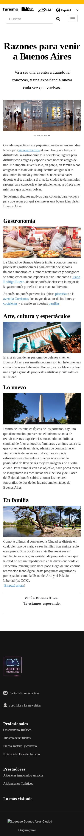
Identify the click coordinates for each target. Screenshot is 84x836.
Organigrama (27, 830)
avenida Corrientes (16, 298)
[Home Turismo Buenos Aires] (17, 9)
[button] (5, 115)
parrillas (53, 303)
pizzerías (60, 294)
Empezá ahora (14, 585)
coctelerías (10, 303)
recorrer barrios (29, 150)
